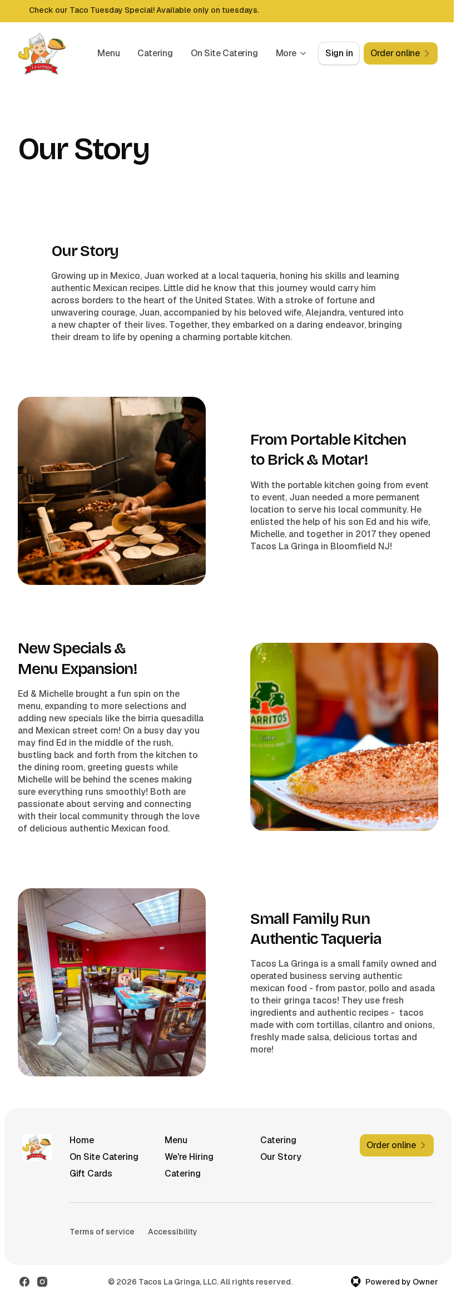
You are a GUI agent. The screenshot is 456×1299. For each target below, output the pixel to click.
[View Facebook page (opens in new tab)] (24, 1281)
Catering (154, 53)
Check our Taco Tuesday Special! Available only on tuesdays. (144, 10)
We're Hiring (189, 1157)
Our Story (280, 1157)
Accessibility (172, 1232)
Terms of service (102, 1232)
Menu (108, 53)
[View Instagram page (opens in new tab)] (42, 1281)
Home (82, 1140)
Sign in (339, 53)
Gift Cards (91, 1173)
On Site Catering (224, 53)
